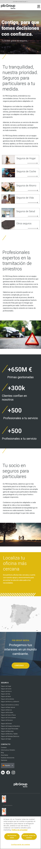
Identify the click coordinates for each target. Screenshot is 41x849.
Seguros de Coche (26, 171)
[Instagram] (13, 772)
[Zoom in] (37, 630)
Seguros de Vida (25, 197)
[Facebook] (8, 772)
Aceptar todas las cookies (29, 836)
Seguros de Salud (25, 211)
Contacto (5, 744)
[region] (20, 832)
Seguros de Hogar (26, 158)
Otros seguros (23, 223)
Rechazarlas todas (12, 836)
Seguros (5, 683)
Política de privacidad (19, 830)
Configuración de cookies (20, 844)
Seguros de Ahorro (26, 185)
